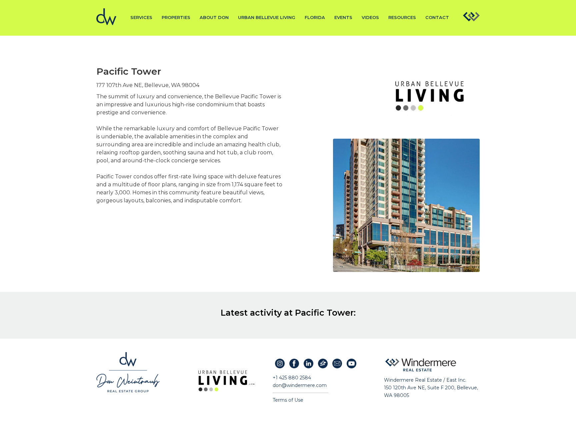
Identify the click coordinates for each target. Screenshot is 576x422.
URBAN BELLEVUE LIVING (266, 17)
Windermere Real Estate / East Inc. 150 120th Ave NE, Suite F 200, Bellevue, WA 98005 (431, 387)
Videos (370, 17)
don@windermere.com (300, 385)
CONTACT (437, 17)
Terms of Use (288, 400)
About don (214, 17)
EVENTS (343, 17)
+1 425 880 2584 (292, 378)
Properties (176, 17)
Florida (315, 17)
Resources (402, 17)
